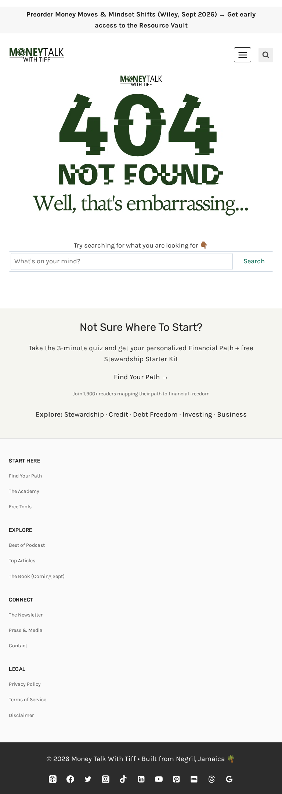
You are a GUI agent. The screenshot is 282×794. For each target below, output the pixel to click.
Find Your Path (25, 476)
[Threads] (211, 779)
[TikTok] (123, 779)
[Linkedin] (141, 779)
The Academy (24, 491)
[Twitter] (88, 779)
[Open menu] (242, 54)
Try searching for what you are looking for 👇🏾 (141, 245)
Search (254, 261)
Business (232, 414)
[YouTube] (158, 779)
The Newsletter (26, 615)
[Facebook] (70, 779)
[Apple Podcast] (53, 779)
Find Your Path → (141, 377)
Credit (118, 414)
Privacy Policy (25, 684)
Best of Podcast (27, 545)
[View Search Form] (265, 55)
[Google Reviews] (229, 779)
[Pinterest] (176, 779)
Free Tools (20, 507)
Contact (18, 646)
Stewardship (84, 414)
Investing (197, 414)
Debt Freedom (155, 414)
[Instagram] (105, 779)
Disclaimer (21, 715)
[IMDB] (194, 779)
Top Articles (22, 560)
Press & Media (26, 630)
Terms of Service (27, 699)
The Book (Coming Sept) (37, 576)
